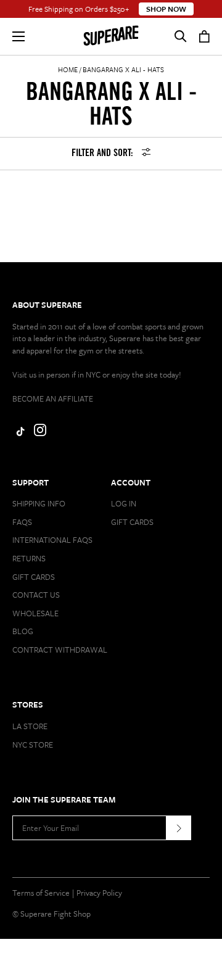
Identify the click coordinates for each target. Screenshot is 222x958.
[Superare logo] (111, 36)
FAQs (22, 522)
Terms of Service (41, 892)
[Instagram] (40, 433)
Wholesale (35, 613)
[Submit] (178, 828)
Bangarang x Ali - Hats (123, 69)
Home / (69, 69)
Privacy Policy (99, 892)
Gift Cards (33, 577)
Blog (22, 631)
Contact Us (36, 594)
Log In (123, 503)
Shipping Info (38, 503)
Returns (29, 558)
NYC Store (32, 744)
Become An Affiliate (52, 398)
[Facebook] (18, 433)
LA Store (29, 726)
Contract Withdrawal (59, 649)
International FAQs (52, 540)
